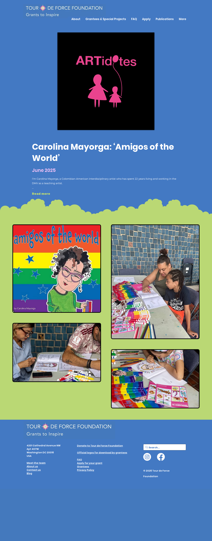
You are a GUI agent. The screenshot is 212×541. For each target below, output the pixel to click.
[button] (164, 19)
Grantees (83, 466)
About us (32, 466)
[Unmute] (68, 125)
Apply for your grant (89, 463)
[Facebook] (161, 457)
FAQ (79, 459)
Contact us (34, 470)
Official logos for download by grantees (102, 452)
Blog (29, 473)
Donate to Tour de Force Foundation (100, 445)
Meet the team (36, 463)
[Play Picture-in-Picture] (143, 125)
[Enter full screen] (149, 125)
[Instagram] (147, 457)
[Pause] (62, 125)
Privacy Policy (85, 470)
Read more (41, 194)
